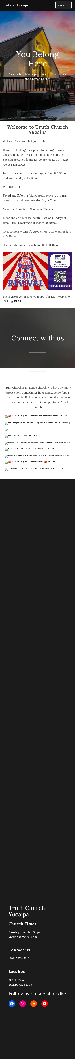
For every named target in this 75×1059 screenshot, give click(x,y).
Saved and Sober (14, 195)
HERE (17, 301)
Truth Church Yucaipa (15, 5)
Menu (64, 5)
